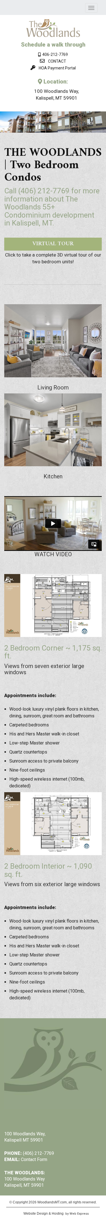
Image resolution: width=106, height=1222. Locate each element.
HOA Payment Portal (57, 68)
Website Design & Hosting (43, 1214)
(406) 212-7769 (44, 191)
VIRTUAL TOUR (53, 244)
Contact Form (34, 1159)
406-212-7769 (54, 54)
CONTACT (57, 61)
